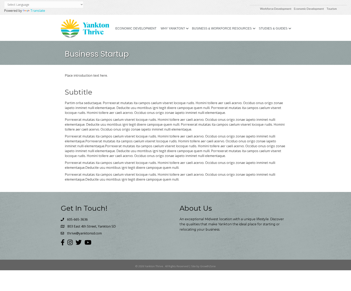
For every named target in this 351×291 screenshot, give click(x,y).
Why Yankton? (173, 28)
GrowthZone (208, 266)
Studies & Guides (273, 28)
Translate (37, 10)
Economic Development (309, 8)
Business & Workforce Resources (222, 28)
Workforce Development (275, 8)
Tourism (331, 8)
